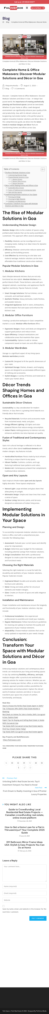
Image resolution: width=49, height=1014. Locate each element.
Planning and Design (14, 197)
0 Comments (20, 88)
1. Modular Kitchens (16, 179)
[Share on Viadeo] (24, 767)
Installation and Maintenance (16, 201)
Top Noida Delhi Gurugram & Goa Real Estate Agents (23, 732)
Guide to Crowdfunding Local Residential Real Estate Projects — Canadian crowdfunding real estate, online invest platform (24, 813)
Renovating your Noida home (16, 746)
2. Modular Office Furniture (18, 181)
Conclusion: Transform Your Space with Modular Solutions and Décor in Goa (21, 205)
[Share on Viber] (30, 763)
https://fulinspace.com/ (12, 740)
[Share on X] (6, 763)
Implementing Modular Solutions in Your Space (21, 194)
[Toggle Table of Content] (41, 169)
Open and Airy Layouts (15, 192)
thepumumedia (11, 85)
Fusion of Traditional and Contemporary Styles (22, 190)
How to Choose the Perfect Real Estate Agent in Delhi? (23, 706)
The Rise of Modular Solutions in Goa (17, 173)
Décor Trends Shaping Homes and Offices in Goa (21, 185)
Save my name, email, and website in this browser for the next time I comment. (24, 910)
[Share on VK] (36, 763)
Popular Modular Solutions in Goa (18, 177)
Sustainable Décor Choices (16, 188)
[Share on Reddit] (42, 763)
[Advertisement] (24, 952)
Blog (7, 88)
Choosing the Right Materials (16, 199)
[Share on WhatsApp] (30, 767)
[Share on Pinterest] (18, 763)
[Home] (3, 22)
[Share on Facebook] (12, 763)
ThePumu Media (41, 1011)
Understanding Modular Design (17, 175)
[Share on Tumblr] (18, 767)
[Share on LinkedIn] (24, 763)
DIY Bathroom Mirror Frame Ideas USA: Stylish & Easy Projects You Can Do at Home (24, 845)
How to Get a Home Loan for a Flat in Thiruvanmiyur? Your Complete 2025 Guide (24, 830)
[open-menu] (27, 8)
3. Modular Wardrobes (17, 183)
